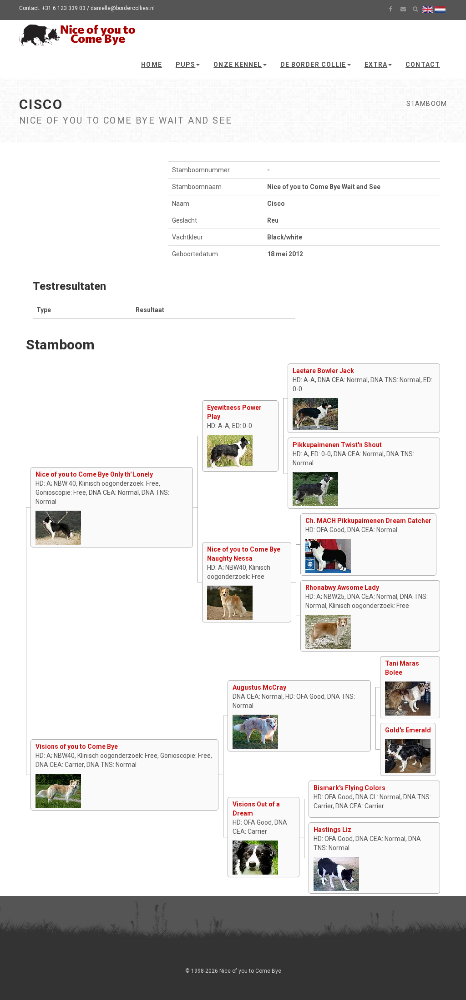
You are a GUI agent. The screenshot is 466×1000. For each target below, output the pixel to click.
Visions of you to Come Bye (76, 746)
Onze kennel (237, 64)
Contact (422, 64)
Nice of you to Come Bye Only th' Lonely (94, 474)
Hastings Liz (332, 829)
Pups (185, 64)
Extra (376, 64)
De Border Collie (313, 64)
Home (151, 64)
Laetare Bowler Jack (323, 370)
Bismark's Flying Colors (349, 787)
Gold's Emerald (408, 730)
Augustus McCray (259, 687)
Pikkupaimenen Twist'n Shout (337, 444)
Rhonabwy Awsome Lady (342, 587)
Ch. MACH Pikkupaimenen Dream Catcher (368, 520)
